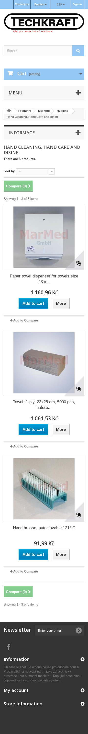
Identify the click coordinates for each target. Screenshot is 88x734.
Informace (22, 133)
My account (16, 690)
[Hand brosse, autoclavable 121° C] (44, 488)
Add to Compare (25, 320)
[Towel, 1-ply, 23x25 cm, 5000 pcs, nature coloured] (44, 362)
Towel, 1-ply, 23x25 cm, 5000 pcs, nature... (44, 405)
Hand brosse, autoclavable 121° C (44, 528)
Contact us (22, 4)
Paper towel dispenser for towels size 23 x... (44, 279)
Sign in (77, 4)
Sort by (9, 171)
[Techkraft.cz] (44, 23)
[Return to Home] (8, 111)
